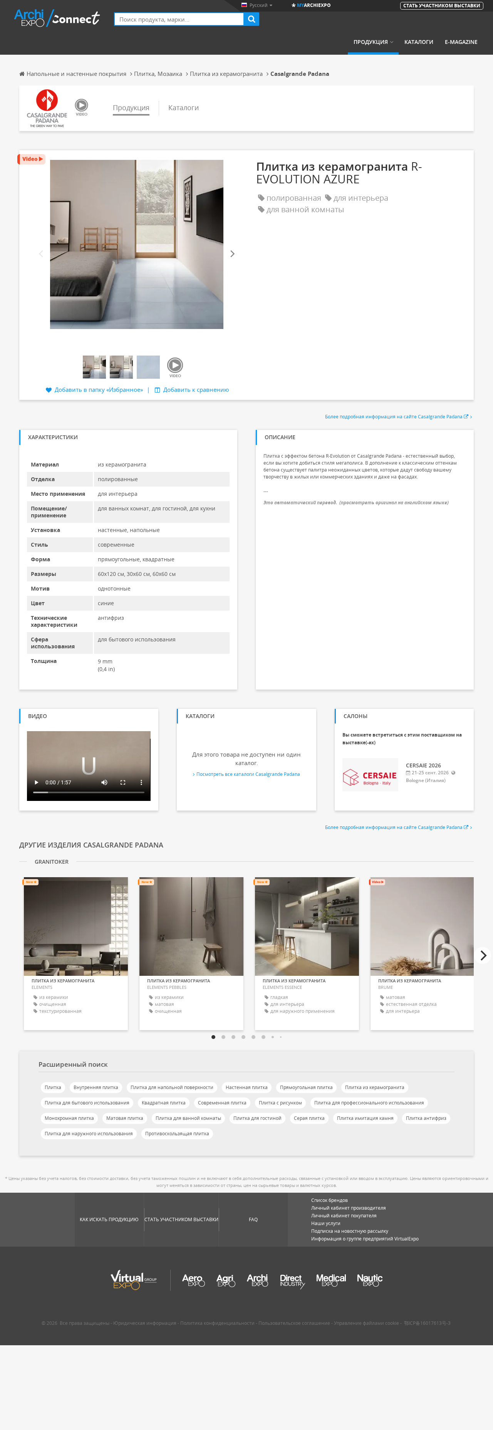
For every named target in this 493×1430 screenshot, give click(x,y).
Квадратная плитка (164, 1102)
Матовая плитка (124, 1118)
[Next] (232, 254)
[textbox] (179, 19)
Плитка (53, 1087)
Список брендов (329, 1200)
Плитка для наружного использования (89, 1133)
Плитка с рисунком (280, 1102)
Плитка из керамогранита (374, 1087)
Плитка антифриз (426, 1118)
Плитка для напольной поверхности (172, 1087)
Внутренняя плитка (96, 1087)
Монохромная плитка (69, 1118)
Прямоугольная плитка (306, 1087)
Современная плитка (222, 1102)
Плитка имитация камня (365, 1118)
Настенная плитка (247, 1087)
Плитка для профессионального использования (369, 1102)
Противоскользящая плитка (177, 1133)
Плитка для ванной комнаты (188, 1118)
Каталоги (418, 42)
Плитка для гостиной (257, 1118)
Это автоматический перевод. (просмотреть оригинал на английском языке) (356, 502)
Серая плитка (309, 1118)
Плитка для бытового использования (87, 1102)
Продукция (371, 42)
